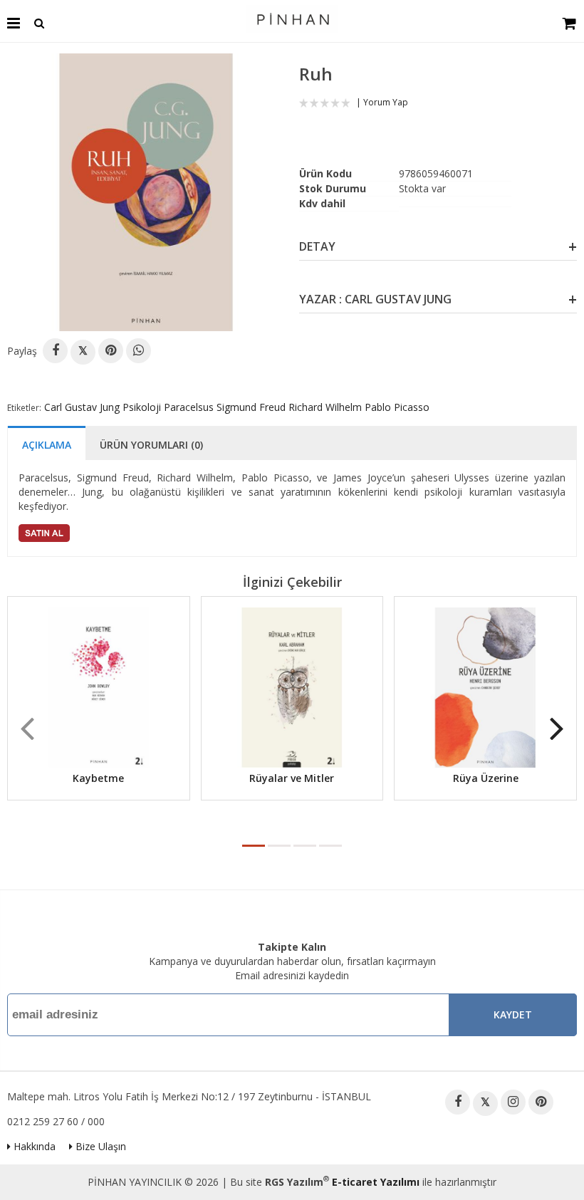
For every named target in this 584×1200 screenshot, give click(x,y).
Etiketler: (24, 408)
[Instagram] (513, 1102)
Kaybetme (98, 778)
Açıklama (46, 445)
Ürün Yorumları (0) (151, 445)
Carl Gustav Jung (82, 407)
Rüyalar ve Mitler (291, 778)
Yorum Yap (385, 102)
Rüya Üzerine (485, 778)
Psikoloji (141, 407)
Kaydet (513, 1014)
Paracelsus (189, 407)
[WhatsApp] (138, 350)
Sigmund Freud (251, 407)
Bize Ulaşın (99, 1146)
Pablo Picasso (397, 407)
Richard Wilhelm (325, 407)
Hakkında (33, 1146)
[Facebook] (55, 350)
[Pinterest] (110, 350)
